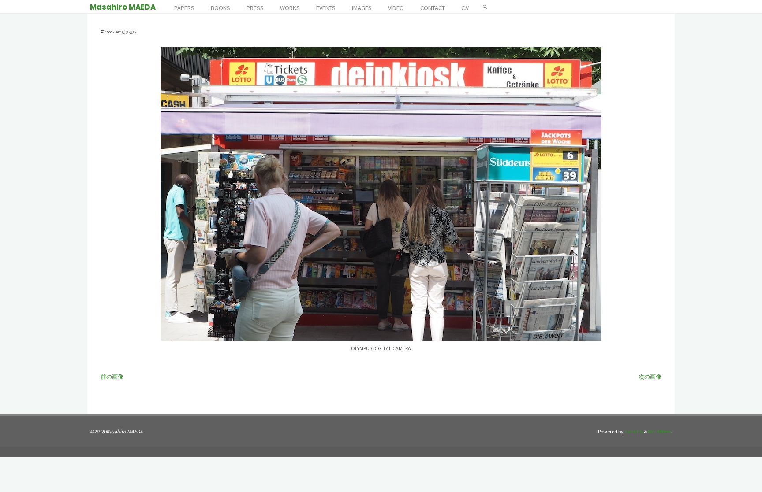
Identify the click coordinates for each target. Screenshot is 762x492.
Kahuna (633, 431)
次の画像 (650, 377)
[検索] (485, 6)
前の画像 (112, 377)
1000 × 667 (113, 32)
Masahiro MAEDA (123, 7)
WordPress (659, 431)
